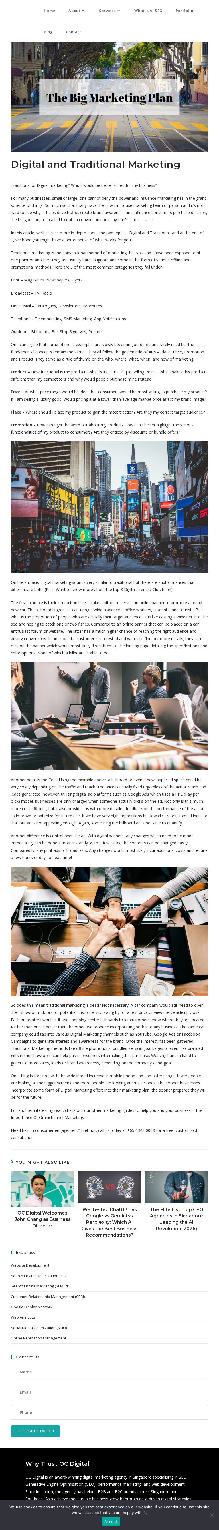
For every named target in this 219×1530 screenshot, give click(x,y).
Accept (110, 1521)
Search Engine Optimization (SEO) (39, 1275)
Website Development (30, 1265)
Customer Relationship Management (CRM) (48, 1296)
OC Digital (16, 10)
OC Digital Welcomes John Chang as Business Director (43, 1219)
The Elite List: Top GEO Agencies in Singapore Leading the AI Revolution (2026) (176, 1219)
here (166, 589)
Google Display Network (31, 1306)
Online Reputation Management (38, 1338)
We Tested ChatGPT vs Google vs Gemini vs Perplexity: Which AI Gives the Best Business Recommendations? (109, 1222)
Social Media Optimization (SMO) (39, 1327)
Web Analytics (23, 1317)
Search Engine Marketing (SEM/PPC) (41, 1286)
